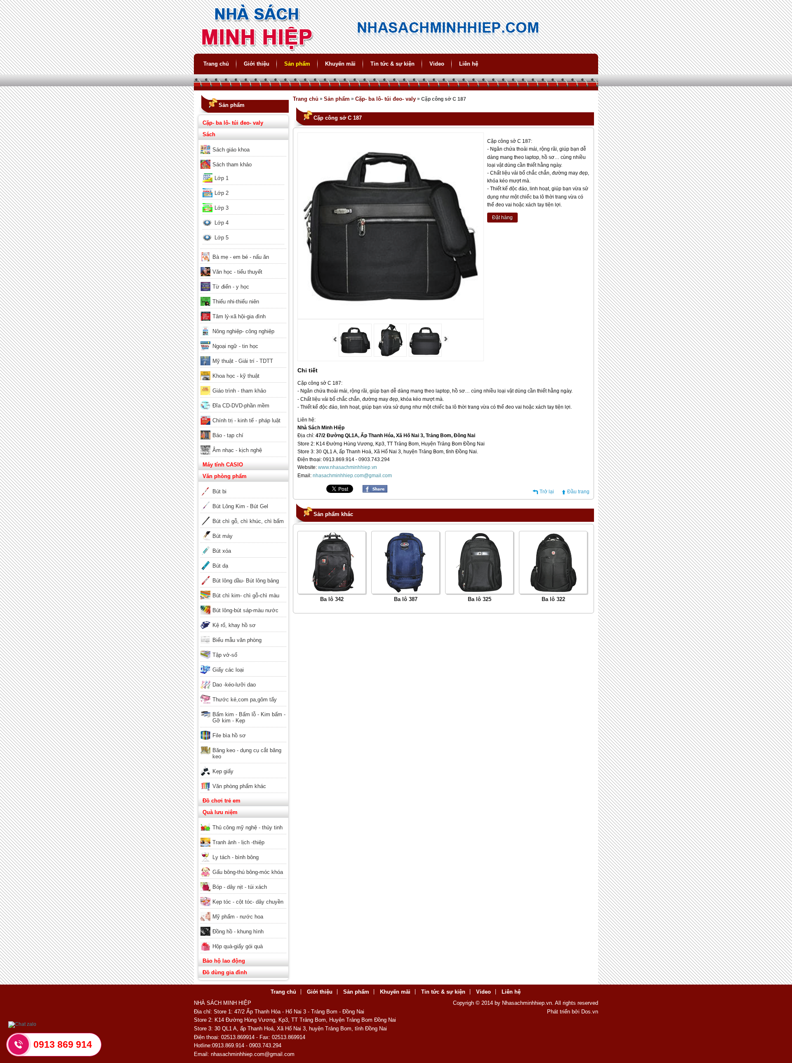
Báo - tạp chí (227, 435)
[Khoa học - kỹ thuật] (243, 370)
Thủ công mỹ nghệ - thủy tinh (247, 827)
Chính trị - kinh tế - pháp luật (246, 420)
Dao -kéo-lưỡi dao (234, 685)
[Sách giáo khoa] (243, 144)
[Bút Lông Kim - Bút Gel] (243, 501)
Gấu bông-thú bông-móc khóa (247, 872)
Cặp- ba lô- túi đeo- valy (233, 123)
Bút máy (222, 536)
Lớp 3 (221, 208)
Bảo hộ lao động (224, 961)
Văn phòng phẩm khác (239, 786)
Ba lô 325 (479, 599)
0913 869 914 (62, 1044)
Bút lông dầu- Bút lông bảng (245, 581)
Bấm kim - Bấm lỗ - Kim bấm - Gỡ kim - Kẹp (248, 717)
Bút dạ (220, 566)
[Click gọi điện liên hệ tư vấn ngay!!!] (18, 1044)
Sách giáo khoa (231, 150)
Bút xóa (221, 551)
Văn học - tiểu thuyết (237, 272)
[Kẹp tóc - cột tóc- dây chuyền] (243, 896)
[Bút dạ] (243, 560)
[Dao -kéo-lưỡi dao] (243, 679)
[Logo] (396, 50)
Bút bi (219, 491)
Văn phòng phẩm (225, 476)
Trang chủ (216, 64)
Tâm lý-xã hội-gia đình (239, 316)
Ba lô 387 (405, 599)
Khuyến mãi (340, 64)
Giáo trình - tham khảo (239, 391)
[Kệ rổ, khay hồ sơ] (243, 619)
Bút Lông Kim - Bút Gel (240, 506)
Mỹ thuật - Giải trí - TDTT (242, 361)
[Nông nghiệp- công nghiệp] (243, 325)
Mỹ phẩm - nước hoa (237, 917)
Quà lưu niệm (220, 812)
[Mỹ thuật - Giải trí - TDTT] (243, 355)
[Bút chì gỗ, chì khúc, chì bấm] (243, 515)
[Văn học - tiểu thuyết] (243, 266)
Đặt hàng (502, 217)
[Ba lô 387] (405, 591)
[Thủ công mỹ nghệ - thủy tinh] (243, 822)
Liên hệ (468, 64)
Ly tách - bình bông (235, 857)
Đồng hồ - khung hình (238, 931)
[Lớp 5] (243, 232)
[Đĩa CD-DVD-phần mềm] (243, 400)
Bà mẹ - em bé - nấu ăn (240, 257)
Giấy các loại (228, 670)
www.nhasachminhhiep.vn (347, 467)
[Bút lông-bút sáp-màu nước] (243, 605)
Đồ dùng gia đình (225, 972)
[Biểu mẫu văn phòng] (243, 634)
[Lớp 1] (243, 172)
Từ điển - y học (230, 287)
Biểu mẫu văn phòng (237, 640)
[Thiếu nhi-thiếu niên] (243, 296)
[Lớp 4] (243, 217)
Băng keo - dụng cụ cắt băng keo (246, 753)
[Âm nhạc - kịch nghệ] (243, 444)
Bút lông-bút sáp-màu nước (245, 610)
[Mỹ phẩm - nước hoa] (243, 911)
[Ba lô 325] (479, 591)
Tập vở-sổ (224, 655)
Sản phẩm (297, 64)
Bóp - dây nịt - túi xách (239, 887)
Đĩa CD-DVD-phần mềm (240, 405)
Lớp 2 (221, 193)
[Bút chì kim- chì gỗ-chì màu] (243, 590)
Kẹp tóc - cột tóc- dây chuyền (247, 902)
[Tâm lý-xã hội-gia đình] (243, 311)
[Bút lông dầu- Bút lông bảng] (243, 575)
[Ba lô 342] (332, 591)
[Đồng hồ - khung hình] (243, 926)
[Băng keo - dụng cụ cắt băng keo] (243, 744)
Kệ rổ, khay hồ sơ (234, 625)
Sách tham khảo (232, 164)
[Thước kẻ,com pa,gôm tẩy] (243, 694)
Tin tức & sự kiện (392, 64)
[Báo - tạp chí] (243, 430)
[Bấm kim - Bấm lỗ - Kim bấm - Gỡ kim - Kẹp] (243, 709)
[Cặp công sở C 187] (355, 355)
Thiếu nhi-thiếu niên (235, 301)
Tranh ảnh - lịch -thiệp (238, 842)
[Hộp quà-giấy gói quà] (243, 941)
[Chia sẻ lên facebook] (375, 491)
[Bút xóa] (243, 545)
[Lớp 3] (243, 202)
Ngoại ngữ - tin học (235, 346)
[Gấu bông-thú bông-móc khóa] (243, 866)
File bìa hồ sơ (229, 735)
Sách (209, 134)
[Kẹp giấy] (243, 766)
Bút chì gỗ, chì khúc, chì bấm (248, 521)
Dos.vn (589, 1012)
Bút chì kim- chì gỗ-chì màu (245, 595)
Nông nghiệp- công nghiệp (243, 331)
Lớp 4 (221, 223)
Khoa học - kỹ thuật (235, 376)
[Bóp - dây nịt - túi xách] (243, 881)
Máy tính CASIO (223, 465)
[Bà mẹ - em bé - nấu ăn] (243, 251)
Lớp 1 (221, 178)
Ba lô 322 (553, 599)
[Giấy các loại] (243, 664)
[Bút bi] (243, 486)
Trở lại (547, 492)
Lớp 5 (221, 237)
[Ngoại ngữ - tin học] (243, 340)
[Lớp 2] (243, 187)
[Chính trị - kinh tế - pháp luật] (243, 415)
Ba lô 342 (332, 599)
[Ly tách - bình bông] (243, 851)
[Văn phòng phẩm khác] (243, 780)
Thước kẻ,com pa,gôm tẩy (244, 699)
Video (436, 64)
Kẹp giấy (222, 771)
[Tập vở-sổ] (243, 649)
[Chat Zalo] (22, 1024)
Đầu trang (578, 492)
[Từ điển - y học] (243, 281)
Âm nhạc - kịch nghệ (237, 450)
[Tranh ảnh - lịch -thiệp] (243, 837)
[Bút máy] (243, 530)
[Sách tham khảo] (243, 159)
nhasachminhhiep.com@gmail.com (352, 475)
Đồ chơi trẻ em (221, 801)
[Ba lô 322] (553, 591)
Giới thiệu (256, 64)
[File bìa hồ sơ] (243, 730)
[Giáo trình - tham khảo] (243, 385)
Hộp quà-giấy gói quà (237, 946)
